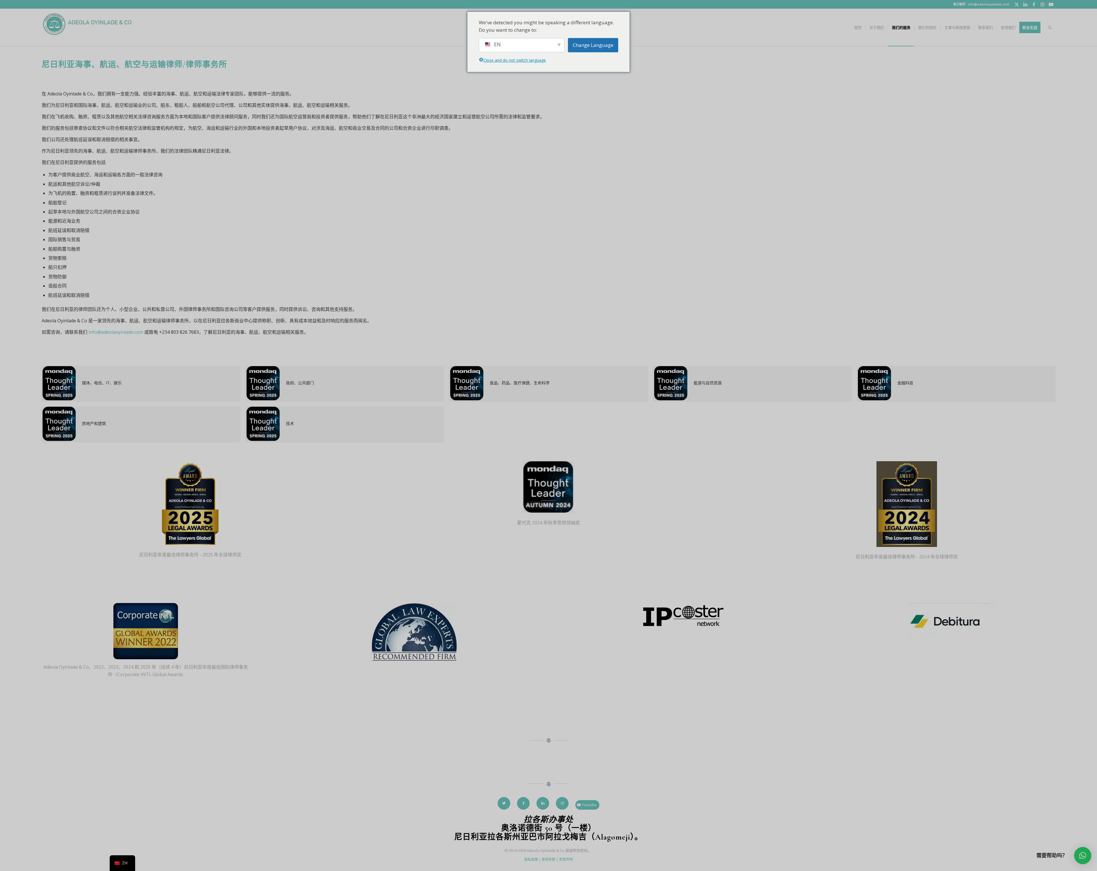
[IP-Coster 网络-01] (683, 616)
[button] (1082, 855)
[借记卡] (951, 625)
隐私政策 (531, 859)
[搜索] (1049, 27)
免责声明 (566, 859)
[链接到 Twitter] (1016, 4)
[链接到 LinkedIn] (1025, 4)
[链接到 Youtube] (1051, 4)
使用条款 (548, 859)
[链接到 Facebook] (1034, 4)
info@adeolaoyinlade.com (116, 332)
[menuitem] (857, 27)
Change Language (593, 45)
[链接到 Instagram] (1042, 4)
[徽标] (88, 27)
